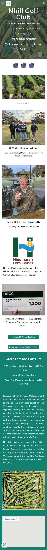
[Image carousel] (23, 89)
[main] (23, 29)
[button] (3, 3)
